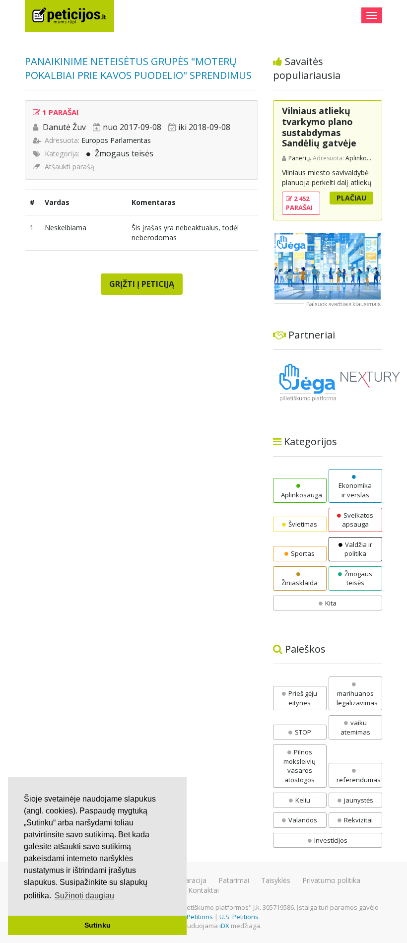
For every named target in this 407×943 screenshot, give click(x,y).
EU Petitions (195, 916)
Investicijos (330, 840)
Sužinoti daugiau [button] (84, 895)
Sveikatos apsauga (357, 520)
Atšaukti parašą (69, 166)
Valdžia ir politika (358, 549)
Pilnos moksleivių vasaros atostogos (299, 765)
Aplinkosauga (301, 494)
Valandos (302, 819)
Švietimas (302, 524)
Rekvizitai (358, 819)
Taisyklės (275, 880)
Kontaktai (203, 890)
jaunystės (358, 800)
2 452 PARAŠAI (299, 203)
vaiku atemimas (355, 727)
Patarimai (233, 880)
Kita (331, 603)
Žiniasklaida (299, 582)
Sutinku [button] (97, 925)
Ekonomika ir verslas (355, 490)
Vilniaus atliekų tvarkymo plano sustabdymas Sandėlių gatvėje (319, 127)
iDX (224, 925)
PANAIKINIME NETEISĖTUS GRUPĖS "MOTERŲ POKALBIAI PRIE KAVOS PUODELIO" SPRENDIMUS (138, 68)
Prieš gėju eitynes (302, 698)
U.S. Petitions (239, 916)
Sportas (303, 553)
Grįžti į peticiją (141, 283)
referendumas (359, 779)
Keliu (302, 800)
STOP (303, 732)
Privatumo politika (331, 880)
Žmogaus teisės (124, 153)
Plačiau (351, 197)
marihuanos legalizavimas (357, 698)
